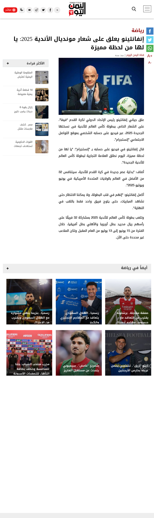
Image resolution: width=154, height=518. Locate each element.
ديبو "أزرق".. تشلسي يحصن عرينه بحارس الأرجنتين (129, 368)
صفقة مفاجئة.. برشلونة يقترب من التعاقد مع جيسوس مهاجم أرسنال (132, 318)
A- (150, 62)
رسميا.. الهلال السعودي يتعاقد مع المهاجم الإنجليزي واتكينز (79, 318)
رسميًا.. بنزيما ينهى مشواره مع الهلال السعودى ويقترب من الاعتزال (30, 318)
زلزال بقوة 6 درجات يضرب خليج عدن (23, 111)
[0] (149, 31)
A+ (149, 55)
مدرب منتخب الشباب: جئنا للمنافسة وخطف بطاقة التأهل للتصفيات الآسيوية (31, 369)
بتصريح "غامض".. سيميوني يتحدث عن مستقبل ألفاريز (81, 368)
